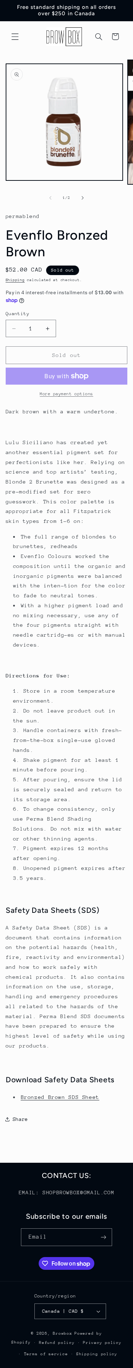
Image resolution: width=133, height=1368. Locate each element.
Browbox (62, 1333)
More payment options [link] (66, 393)
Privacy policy (102, 1342)
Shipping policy (96, 1354)
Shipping (15, 280)
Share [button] (20, 1119)
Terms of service (46, 1354)
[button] (15, 36)
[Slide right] (82, 198)
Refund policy (57, 1342)
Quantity (17, 313)
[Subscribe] (103, 1237)
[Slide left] (50, 198)
